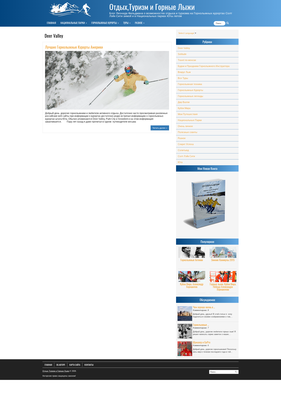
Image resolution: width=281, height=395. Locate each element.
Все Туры (183, 78)
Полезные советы (187, 132)
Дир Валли (184, 102)
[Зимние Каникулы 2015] (223, 252)
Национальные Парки (72, 23)
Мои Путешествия (188, 114)
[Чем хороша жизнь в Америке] (185, 313)
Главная (51, 23)
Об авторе (60, 364)
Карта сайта (74, 364)
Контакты (89, 364)
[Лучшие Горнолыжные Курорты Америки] (107, 92)
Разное (139, 23)
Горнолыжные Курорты (104, 23)
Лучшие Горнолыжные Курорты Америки (74, 47)
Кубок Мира (184, 108)
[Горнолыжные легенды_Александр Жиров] (185, 330)
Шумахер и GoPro (201, 342)
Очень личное (185, 126)
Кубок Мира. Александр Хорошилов (191, 285)
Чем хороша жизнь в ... (204, 307)
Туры (126, 23)
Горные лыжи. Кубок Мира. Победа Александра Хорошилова (223, 286)
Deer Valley (184, 48)
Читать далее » (160, 128)
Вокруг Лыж (184, 72)
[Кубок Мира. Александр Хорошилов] (191, 276)
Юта (180, 162)
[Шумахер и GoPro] (185, 348)
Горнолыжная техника (190, 84)
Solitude (182, 54)
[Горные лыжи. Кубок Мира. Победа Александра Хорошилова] (223, 276)
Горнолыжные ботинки (191, 260)
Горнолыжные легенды (190, 96)
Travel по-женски (187, 60)
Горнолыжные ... (201, 325)
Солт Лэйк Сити (186, 156)
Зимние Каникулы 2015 (223, 260)
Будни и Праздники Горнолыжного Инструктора (203, 66)
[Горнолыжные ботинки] (191, 252)
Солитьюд (183, 150)
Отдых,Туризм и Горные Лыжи (152, 6)
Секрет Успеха (186, 144)
